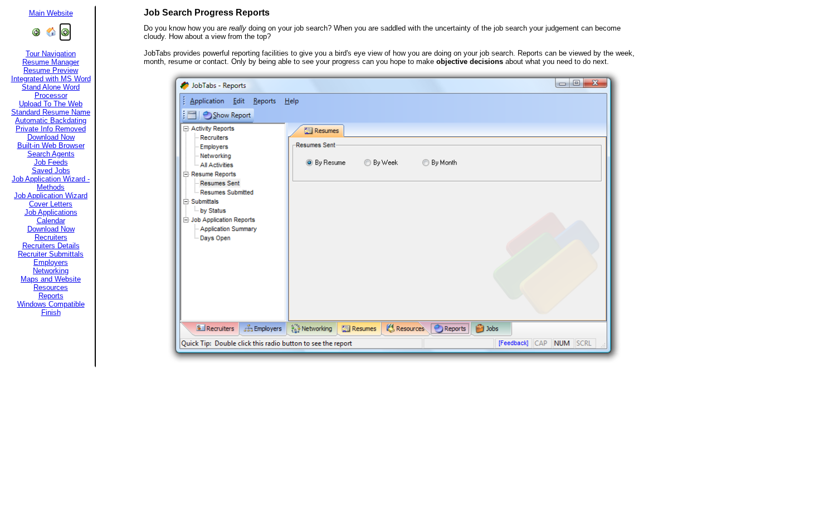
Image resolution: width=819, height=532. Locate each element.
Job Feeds (51, 162)
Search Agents (51, 154)
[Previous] (36, 32)
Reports (51, 296)
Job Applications (51, 212)
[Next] (65, 32)
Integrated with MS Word (51, 79)
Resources (50, 287)
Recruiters (51, 237)
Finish (51, 312)
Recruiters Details (51, 246)
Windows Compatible (51, 304)
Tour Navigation (51, 54)
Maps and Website (51, 279)
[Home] (50, 32)
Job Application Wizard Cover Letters (50, 199)
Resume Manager (50, 62)
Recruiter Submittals (51, 254)
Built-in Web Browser (51, 145)
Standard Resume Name (50, 112)
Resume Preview (50, 70)
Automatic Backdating (50, 120)
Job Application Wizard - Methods (51, 183)
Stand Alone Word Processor (51, 91)
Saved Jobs (51, 170)
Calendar (51, 220)
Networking (51, 271)
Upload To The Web (50, 104)
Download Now (51, 137)
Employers (50, 262)
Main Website (51, 13)
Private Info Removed (51, 129)
